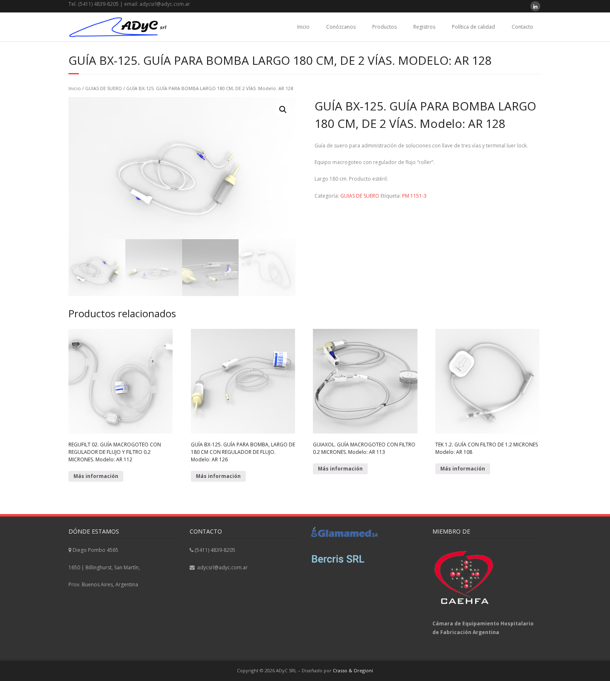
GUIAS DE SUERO (103, 88)
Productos (384, 26)
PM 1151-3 (414, 195)
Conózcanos (341, 26)
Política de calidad (473, 26)
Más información (95, 476)
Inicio (303, 26)
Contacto (522, 26)
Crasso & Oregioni (353, 670)
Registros (424, 26)
